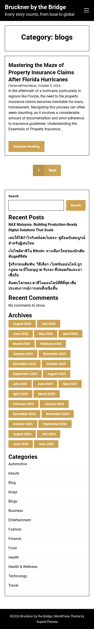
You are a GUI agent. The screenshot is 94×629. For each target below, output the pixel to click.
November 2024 (57, 414)
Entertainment (19, 520)
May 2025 (70, 384)
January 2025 (54, 404)
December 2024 (24, 414)
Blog (12, 482)
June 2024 (20, 444)
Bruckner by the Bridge (35, 7)
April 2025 (20, 394)
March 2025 (46, 394)
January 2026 (23, 354)
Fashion (14, 529)
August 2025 (56, 374)
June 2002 (46, 444)
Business (15, 510)
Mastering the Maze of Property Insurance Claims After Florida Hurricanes (41, 72)
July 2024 (49, 434)
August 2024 (22, 434)
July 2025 (20, 384)
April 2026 (70, 334)
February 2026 (50, 344)
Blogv (13, 501)
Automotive (17, 464)
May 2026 (46, 334)
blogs (12, 492)
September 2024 (55, 424)
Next (52, 170)
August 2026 (22, 324)
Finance (14, 539)
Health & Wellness (22, 567)
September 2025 (25, 374)
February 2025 (23, 404)
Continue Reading (26, 146)
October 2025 (56, 364)
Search (13, 196)
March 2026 (21, 344)
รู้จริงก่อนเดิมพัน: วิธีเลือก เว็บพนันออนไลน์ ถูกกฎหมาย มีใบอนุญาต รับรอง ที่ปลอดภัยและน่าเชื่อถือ (45, 269)
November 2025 (24, 364)
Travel (13, 585)
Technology (17, 576)
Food (12, 548)
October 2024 (23, 424)
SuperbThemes (47, 622)
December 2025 (54, 354)
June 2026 (20, 334)
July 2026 (49, 324)
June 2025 (45, 384)
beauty (13, 473)
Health (13, 557)
